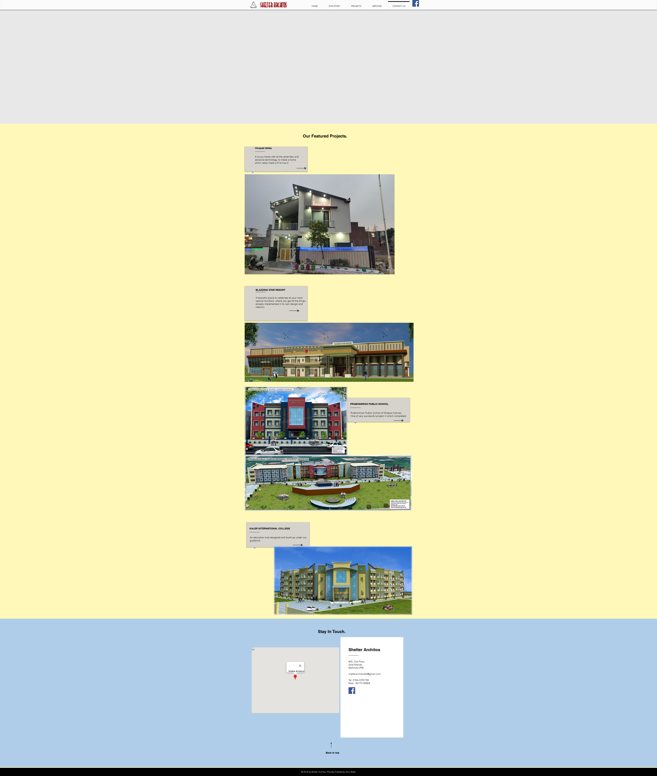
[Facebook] (415, 3)
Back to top (332, 752)
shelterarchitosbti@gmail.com (365, 673)
